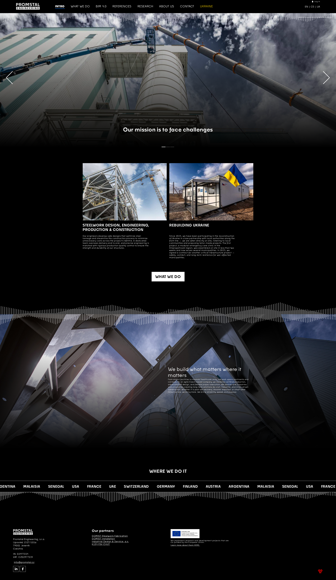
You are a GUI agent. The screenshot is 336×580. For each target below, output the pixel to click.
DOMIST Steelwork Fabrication (110, 536)
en (306, 6)
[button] (316, 1)
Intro (28, 6)
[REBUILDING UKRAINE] (211, 191)
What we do (80, 6)
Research (145, 6)
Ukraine (206, 6)
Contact (187, 6)
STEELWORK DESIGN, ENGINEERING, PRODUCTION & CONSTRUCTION (116, 227)
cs (312, 6)
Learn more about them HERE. (185, 545)
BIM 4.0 (101, 6)
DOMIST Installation (103, 538)
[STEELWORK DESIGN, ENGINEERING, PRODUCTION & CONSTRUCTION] (125, 191)
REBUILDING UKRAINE (189, 225)
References (122, 6)
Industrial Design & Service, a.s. (110, 541)
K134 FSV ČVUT (101, 544)
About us (166, 6)
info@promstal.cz (24, 562)
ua (318, 6)
